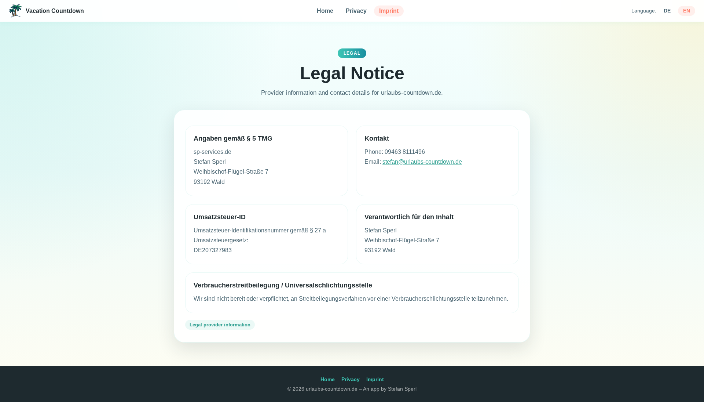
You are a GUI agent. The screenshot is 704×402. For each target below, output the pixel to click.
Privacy (356, 11)
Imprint (389, 11)
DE (667, 11)
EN (686, 11)
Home (325, 11)
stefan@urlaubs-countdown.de (422, 162)
